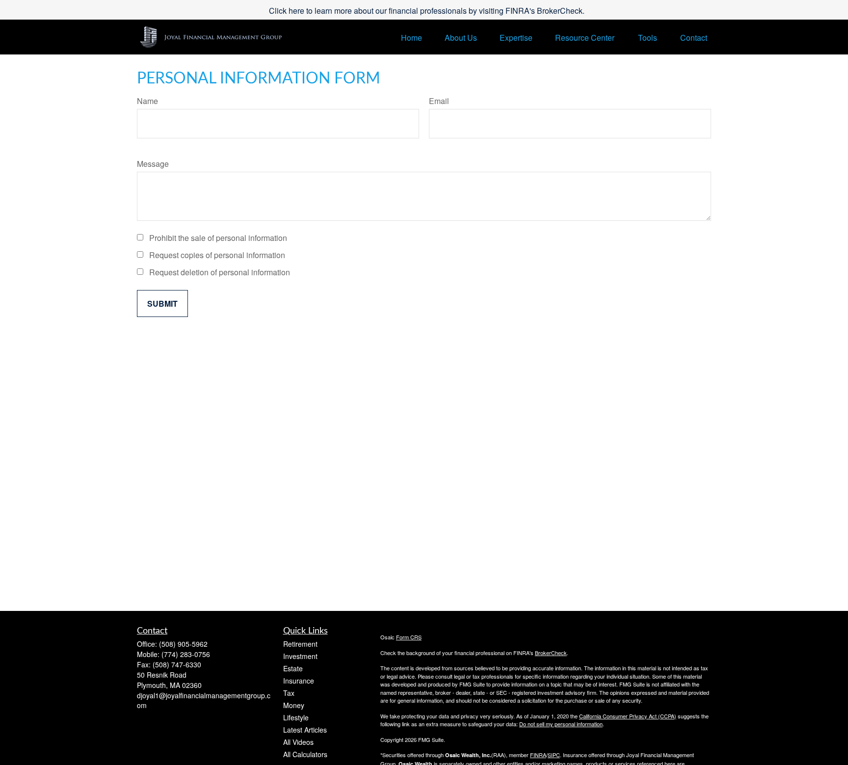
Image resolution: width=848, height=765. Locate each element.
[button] (411, 37)
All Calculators (305, 754)
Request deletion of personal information (219, 272)
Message (153, 163)
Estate (293, 668)
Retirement (300, 644)
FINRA (538, 755)
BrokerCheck (551, 653)
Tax (288, 693)
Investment (300, 656)
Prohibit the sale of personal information (218, 237)
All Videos (298, 742)
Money (293, 705)
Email (439, 100)
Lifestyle (296, 717)
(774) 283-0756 (185, 654)
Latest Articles (305, 730)
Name (147, 100)
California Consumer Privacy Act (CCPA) (627, 716)
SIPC (554, 755)
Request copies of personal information (217, 255)
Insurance (298, 681)
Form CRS (409, 637)
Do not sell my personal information (561, 724)
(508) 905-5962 (183, 644)
